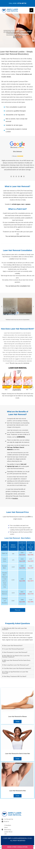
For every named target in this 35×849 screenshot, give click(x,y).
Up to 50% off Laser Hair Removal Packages (17, 33)
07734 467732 (21, 3)
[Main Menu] (31, 10)
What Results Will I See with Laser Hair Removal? (14, 629)
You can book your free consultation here (18, 286)
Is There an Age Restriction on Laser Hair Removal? (15, 672)
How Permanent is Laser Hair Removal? (15, 652)
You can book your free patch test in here (17, 236)
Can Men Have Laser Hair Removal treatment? (17, 668)
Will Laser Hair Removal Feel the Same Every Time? (16, 661)
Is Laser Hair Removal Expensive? (14, 649)
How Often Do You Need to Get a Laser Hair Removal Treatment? (16, 656)
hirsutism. (15, 498)
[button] (11, 176)
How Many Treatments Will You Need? (15, 676)
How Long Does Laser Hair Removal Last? (16, 665)
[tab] (17, 629)
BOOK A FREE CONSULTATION (17, 847)
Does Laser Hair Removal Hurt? (13, 645)
